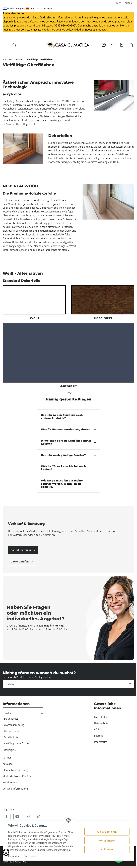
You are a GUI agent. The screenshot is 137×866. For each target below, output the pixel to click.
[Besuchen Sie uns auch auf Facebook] (7, 816)
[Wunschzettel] (121, 45)
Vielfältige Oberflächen (17, 743)
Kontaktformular (21, 550)
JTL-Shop (21, 861)
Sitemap (98, 735)
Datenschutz (31, 856)
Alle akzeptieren (107, 831)
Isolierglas (10, 749)
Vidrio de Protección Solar (17, 776)
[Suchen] (14, 45)
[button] (6, 45)
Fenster (7, 713)
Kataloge (8, 763)
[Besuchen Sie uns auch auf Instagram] (28, 816)
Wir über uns (10, 782)
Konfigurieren (107, 840)
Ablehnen (107, 849)
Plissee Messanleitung (15, 770)
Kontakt (128, 3)
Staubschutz (11, 718)
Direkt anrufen (20, 561)
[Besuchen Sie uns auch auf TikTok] (39, 816)
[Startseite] (67, 45)
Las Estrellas (101, 717)
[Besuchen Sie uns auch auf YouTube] (17, 816)
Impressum (14, 856)
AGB (96, 729)
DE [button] (117, 3)
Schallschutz (11, 737)
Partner (7, 757)
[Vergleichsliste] (112, 45)
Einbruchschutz (13, 731)
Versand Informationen (16, 788)
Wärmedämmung (14, 724)
